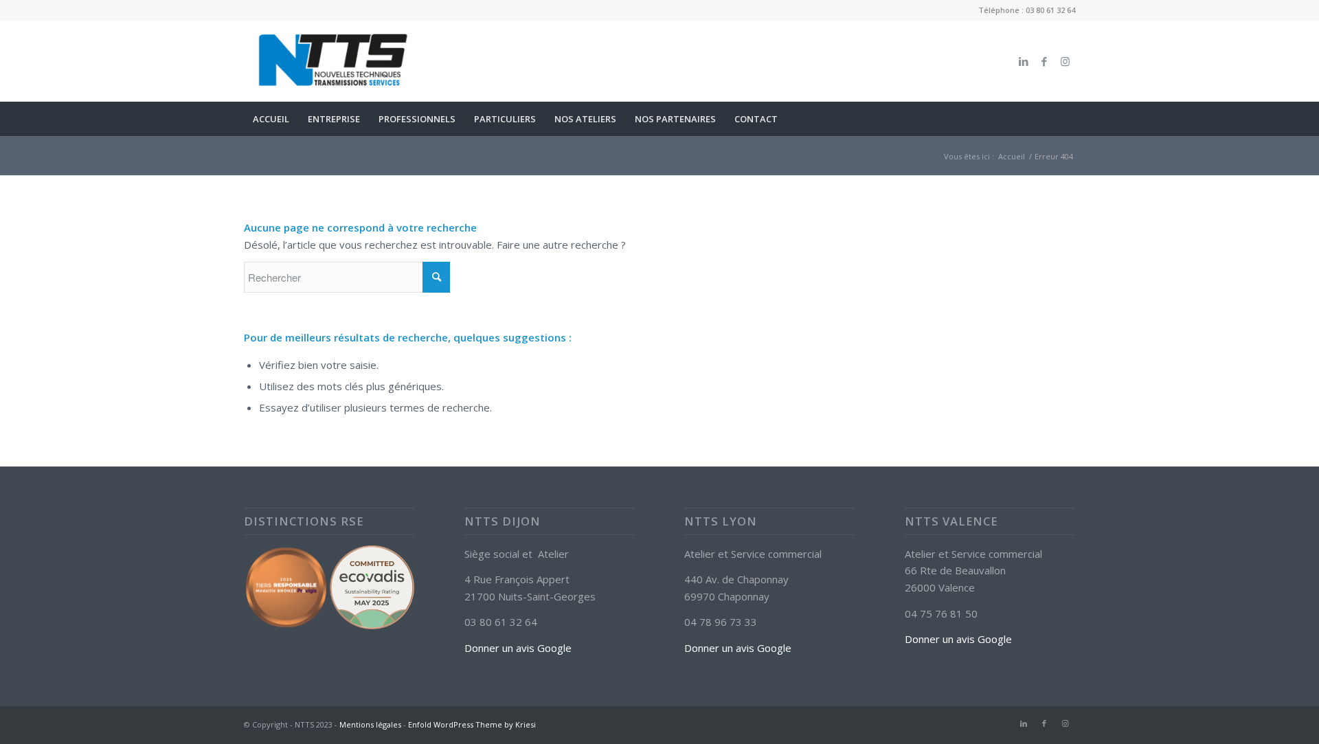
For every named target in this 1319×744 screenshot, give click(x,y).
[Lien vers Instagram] (1065, 61)
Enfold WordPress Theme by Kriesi (472, 724)
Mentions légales (370, 724)
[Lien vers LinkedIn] (1023, 61)
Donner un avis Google (518, 648)
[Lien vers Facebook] (1044, 61)
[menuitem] (271, 119)
